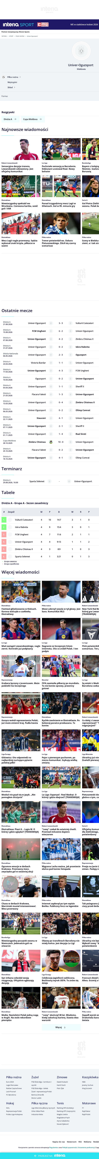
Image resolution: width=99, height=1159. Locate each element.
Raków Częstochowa (14, 1088)
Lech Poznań (11, 1091)
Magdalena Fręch (63, 1117)
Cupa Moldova (30, 119)
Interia (4, 36)
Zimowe (62, 1077)
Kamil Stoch (61, 1085)
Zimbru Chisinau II (24, 549)
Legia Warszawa (12, 1085)
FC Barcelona (11, 1095)
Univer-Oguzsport (24, 542)
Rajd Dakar (86, 1111)
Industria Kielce (37, 1114)
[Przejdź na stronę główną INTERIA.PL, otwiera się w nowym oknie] (11, 24)
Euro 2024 (10, 1082)
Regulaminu (53, 1147)
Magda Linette (62, 1114)
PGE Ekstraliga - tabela (39, 1088)
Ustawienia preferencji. (86, 1147)
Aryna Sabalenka (63, 1121)
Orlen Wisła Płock (37, 1111)
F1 (83, 1108)
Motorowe (89, 1103)
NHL (8, 1108)
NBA (83, 1082)
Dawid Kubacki (62, 1082)
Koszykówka (90, 1077)
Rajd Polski (86, 1114)
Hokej (10, 1103)
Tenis (60, 1103)
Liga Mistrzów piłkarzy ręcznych (43, 1108)
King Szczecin (87, 1088)
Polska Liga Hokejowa (14, 1114)
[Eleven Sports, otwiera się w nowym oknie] (43, 24)
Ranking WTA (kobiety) (65, 1108)
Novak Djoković (63, 1124)
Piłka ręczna (39, 1103)
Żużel (35, 1077)
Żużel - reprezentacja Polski (41, 1091)
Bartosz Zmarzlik (37, 1095)
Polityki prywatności (69, 1147)
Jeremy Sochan (87, 1085)
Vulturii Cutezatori (24, 519)
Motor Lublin (36, 1098)
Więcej (58, 1027)
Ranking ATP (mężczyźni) (66, 1111)
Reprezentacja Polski (14, 1111)
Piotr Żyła (60, 1088)
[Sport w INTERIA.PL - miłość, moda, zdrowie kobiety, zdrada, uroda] (27, 24)
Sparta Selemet (22, 556)
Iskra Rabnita (21, 527)
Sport (11, 36)
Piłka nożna (20, 36)
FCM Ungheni (21, 534)
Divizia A (8, 119)
